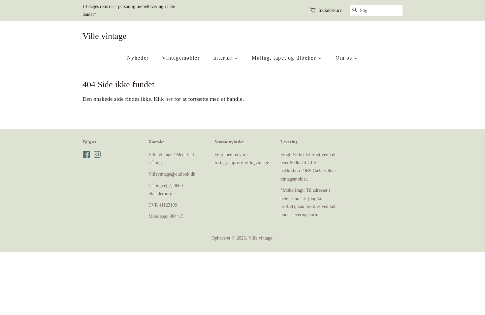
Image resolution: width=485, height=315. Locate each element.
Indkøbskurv (330, 10)
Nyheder (138, 58)
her (169, 99)
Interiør (223, 58)
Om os (345, 58)
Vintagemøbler (181, 58)
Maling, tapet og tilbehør (285, 58)
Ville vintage (104, 36)
